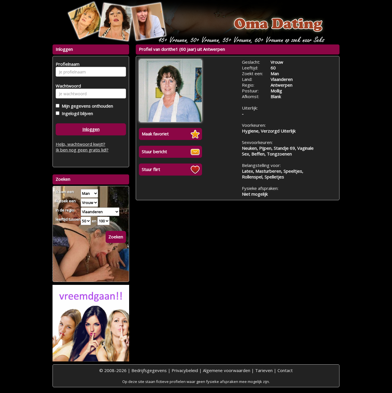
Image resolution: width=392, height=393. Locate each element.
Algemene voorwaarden (226, 370)
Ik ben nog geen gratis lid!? (82, 150)
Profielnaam (67, 64)
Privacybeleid (185, 370)
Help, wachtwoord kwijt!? (80, 144)
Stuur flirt (151, 169)
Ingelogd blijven (76, 113)
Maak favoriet (155, 134)
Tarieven (264, 370)
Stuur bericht (154, 151)
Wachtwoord (67, 86)
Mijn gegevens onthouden (86, 106)
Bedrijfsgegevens (149, 370)
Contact (285, 370)
